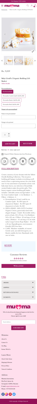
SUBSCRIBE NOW (18, 328)
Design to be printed (7, 122)
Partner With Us (5, 349)
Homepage (4, 10)
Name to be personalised (8, 114)
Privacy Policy (5, 366)
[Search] (28, 5)
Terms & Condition (6, 369)
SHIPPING (6, 287)
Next (32, 34)
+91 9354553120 (10, 389)
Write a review (19, 266)
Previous (5, 34)
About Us (4, 339)
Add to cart (10, 144)
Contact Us (4, 342)
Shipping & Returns (6, 362)
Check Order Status (6, 359)
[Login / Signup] (32, 5)
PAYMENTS (6, 297)
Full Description (10, 168)
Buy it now (27, 144)
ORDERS (6, 283)
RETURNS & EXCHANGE (10, 292)
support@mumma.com (12, 386)
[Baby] (8, 60)
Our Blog (3, 346)
